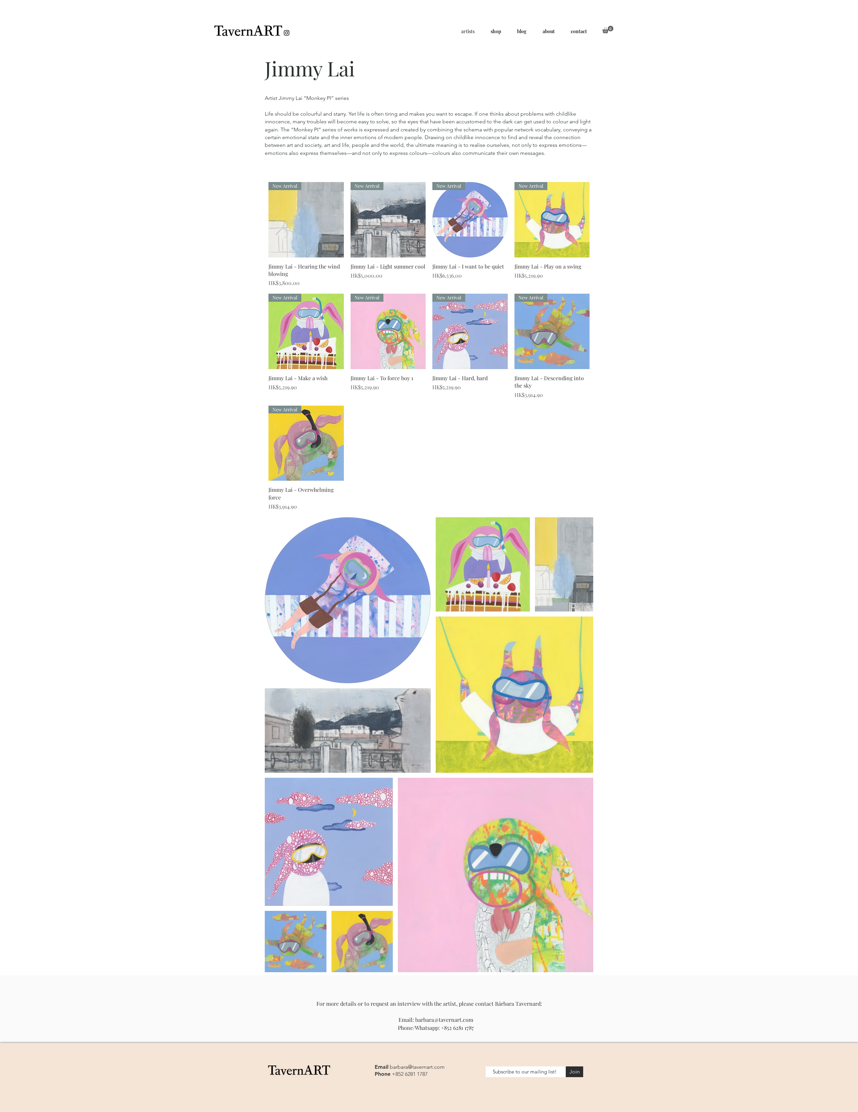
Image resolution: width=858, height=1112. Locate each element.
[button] (607, 29)
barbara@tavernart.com (444, 1019)
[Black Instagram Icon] (286, 33)
